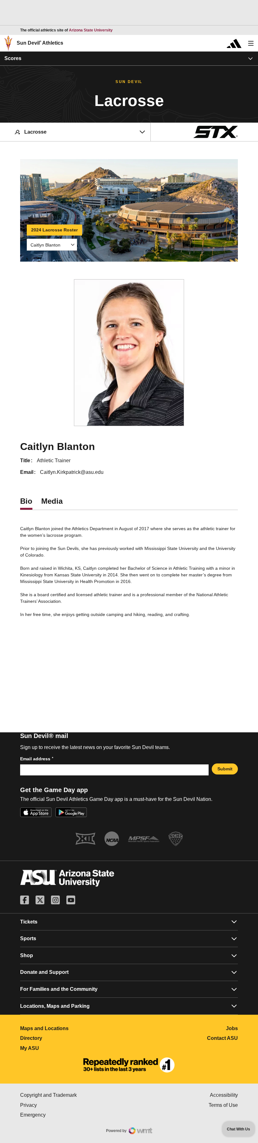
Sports (28, 938)
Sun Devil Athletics (40, 43)
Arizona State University (91, 30)
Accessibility (224, 1095)
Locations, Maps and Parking (55, 1006)
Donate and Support (44, 972)
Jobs (232, 1028)
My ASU (57, 1048)
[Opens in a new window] (129, 1065)
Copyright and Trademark (74, 1095)
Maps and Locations (72, 1028)
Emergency (59, 1115)
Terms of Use (223, 1105)
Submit (225, 768)
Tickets (28, 921)
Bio (26, 501)
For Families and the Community (59, 989)
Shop (26, 955)
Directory (59, 1038)
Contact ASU (222, 1038)
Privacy (55, 1105)
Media (52, 501)
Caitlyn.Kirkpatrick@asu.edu (72, 472)
